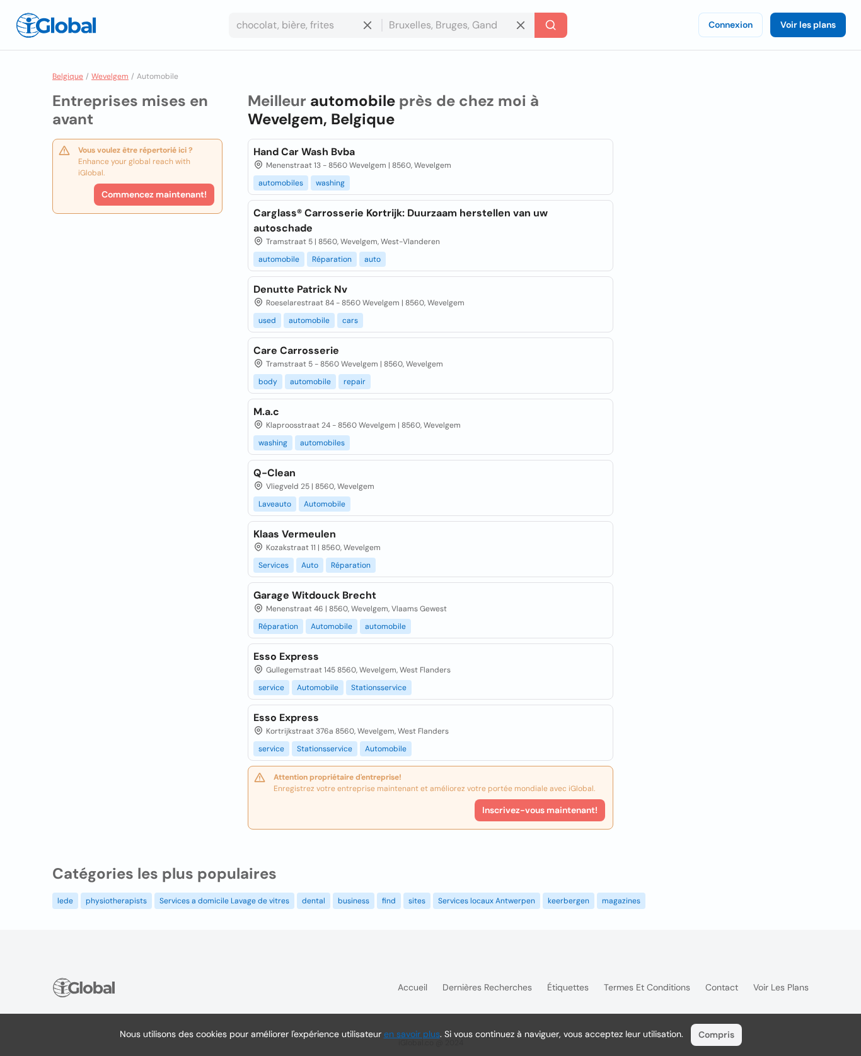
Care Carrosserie (296, 350)
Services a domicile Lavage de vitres (224, 901)
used (267, 320)
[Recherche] (551, 25)
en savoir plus (412, 1034)
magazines (621, 901)
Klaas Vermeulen (294, 534)
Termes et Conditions (647, 987)
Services (273, 565)
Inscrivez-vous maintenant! (540, 810)
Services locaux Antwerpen (486, 901)
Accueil (412, 987)
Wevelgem (110, 76)
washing (330, 183)
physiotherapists (116, 901)
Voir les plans (808, 24)
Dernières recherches (487, 987)
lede (65, 901)
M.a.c (266, 411)
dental (313, 901)
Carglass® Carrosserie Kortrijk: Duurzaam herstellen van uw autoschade (400, 220)
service (271, 688)
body (267, 382)
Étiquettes (568, 987)
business (353, 901)
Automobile (324, 504)
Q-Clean (274, 472)
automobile (278, 259)
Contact (721, 987)
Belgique (67, 76)
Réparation (332, 259)
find (389, 901)
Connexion (730, 24)
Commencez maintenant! (154, 194)
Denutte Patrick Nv (300, 289)
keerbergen (568, 901)
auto (372, 259)
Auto (309, 565)
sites (416, 901)
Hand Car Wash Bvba (304, 151)
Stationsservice (379, 688)
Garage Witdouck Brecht (314, 595)
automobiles (280, 183)
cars (350, 320)
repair (355, 382)
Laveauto (274, 504)
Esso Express (286, 656)
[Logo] (56, 25)
